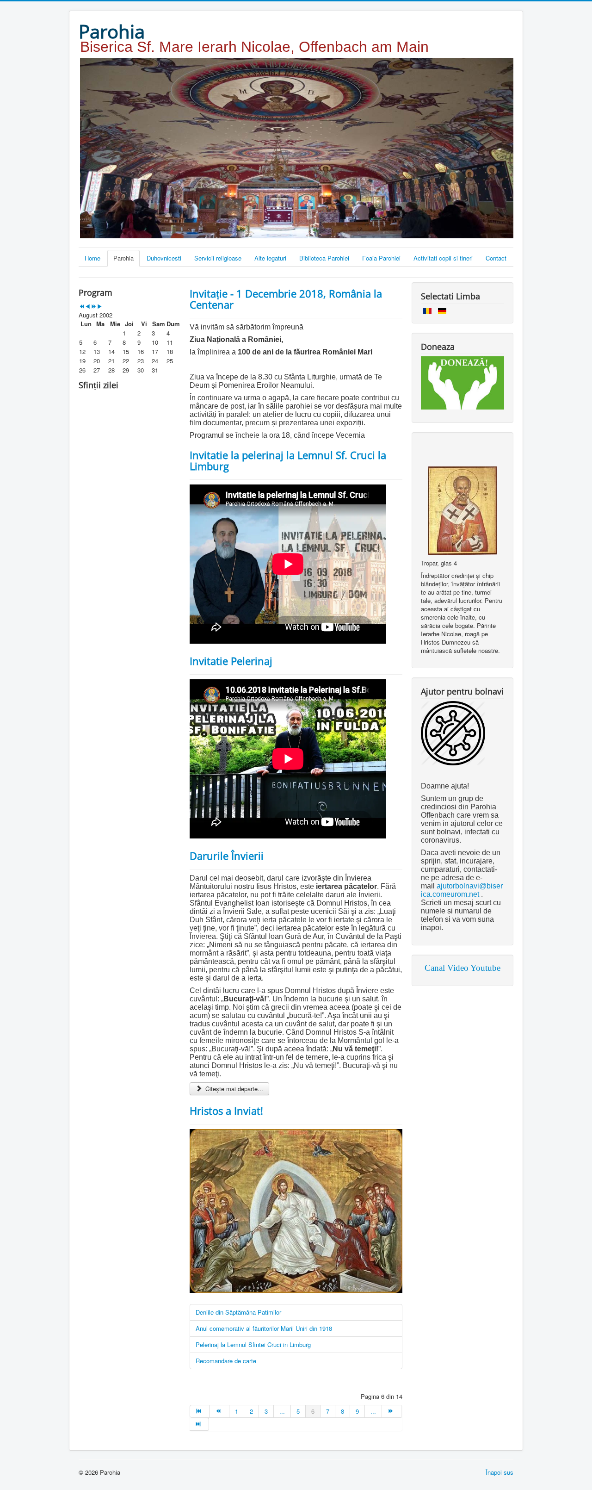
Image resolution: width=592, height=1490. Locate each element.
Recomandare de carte (226, 1360)
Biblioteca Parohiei (324, 258)
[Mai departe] (391, 1411)
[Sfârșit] (199, 1424)
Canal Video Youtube (462, 968)
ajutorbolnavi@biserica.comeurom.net (462, 890)
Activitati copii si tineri (443, 258)
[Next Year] (94, 306)
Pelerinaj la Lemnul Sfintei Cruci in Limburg (253, 1344)
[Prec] (219, 1411)
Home (92, 258)
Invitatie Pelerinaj (231, 661)
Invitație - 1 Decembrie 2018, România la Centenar (286, 298)
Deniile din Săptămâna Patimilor (238, 1312)
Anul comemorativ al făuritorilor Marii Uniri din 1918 (264, 1328)
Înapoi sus (499, 1472)
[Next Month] (100, 306)
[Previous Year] (82, 306)
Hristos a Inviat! (226, 1111)
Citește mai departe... (233, 1088)
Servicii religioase (217, 258)
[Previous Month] (88, 306)
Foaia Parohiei (381, 258)
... (282, 1411)
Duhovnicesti (164, 258)
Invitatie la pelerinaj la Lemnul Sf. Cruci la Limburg (288, 460)
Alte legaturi (270, 258)
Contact (496, 258)
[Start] (200, 1411)
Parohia (123, 258)
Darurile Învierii (227, 856)
